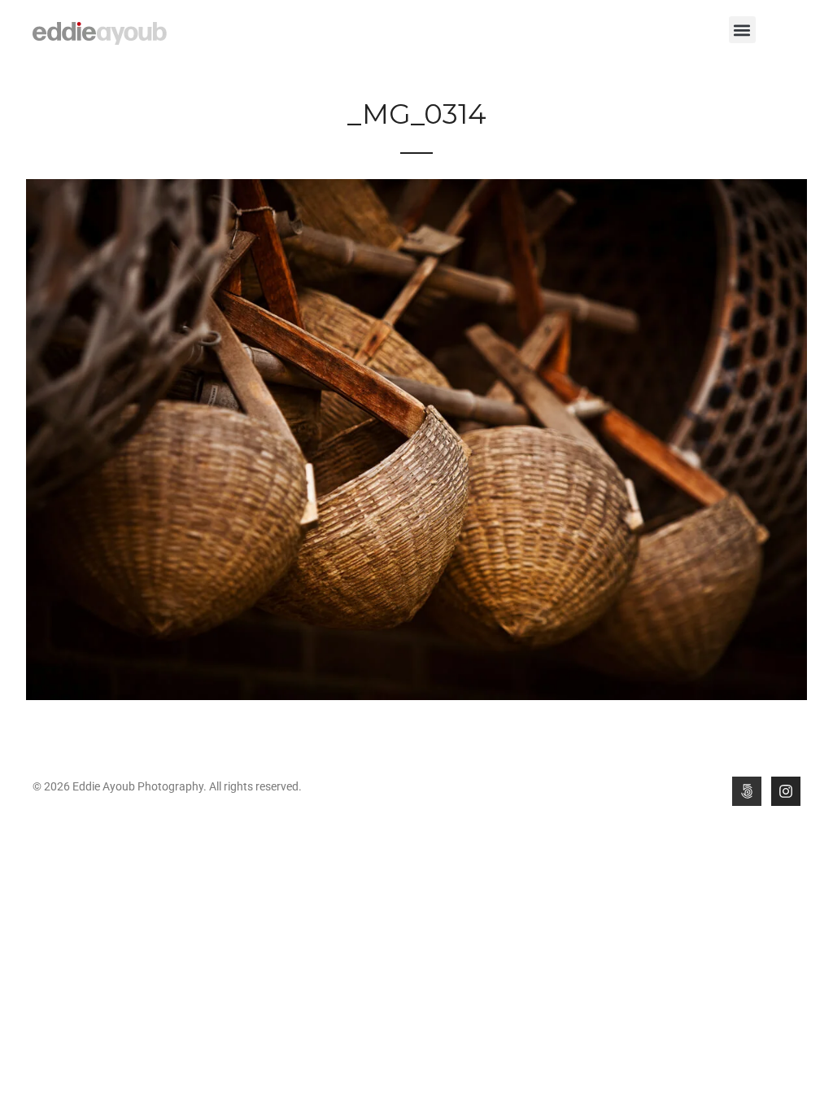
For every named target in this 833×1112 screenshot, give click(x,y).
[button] (742, 29)
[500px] (746, 791)
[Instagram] (785, 791)
